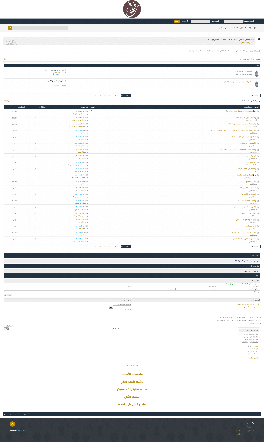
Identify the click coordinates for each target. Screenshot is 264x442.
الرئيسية (252, 28)
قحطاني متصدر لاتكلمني (244, 175)
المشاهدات (21, 107)
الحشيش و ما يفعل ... (247, 143)
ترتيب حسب (255, 286)
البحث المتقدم (127, 310)
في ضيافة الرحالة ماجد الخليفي (239, 111)
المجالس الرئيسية (214, 39)
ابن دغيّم (80, 190)
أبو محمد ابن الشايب (251, 120)
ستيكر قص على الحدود (132, 405)
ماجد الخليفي (253, 133)
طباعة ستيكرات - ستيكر (132, 389)
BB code (254, 346)
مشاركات (42, 107)
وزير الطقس (251, 155)
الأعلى (5, 414)
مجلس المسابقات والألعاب (244, 81)
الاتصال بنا (26, 414)
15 (36, 181)
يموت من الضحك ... (248, 194)
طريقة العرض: (212, 286)
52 (107, 95)
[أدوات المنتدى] (5, 100)
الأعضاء (235, 28)
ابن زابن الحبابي (78, 241)
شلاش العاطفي (78, 177)
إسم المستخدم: (248, 21)
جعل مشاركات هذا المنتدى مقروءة (247, 304)
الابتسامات (255, 348)
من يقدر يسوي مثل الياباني (245, 219)
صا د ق (255, 171)
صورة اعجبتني (250, 162)
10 (36, 130)
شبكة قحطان (18, 414)
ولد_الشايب (79, 216)
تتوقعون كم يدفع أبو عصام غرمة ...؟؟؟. (241, 124)
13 (36, 232)
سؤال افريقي (250, 181)
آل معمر (80, 133)
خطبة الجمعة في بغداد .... (246, 187)
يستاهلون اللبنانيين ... (247, 213)
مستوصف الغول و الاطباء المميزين (243, 238)
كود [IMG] (255, 351)
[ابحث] (5, 59)
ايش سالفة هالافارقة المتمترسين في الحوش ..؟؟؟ (237, 149)
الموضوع (256, 107)
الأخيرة (98, 95)
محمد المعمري (57, 72)
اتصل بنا (220, 28)
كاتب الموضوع (247, 107)
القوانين (238, 434)
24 (36, 111)
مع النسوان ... (250, 226)
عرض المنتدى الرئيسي (250, 307)
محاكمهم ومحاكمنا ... (247, 200)
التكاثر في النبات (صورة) (246, 168)
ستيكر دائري (132, 397)
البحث (251, 434)
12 (110, 95)
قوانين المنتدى (253, 358)
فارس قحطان (79, 114)
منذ (172, 286)
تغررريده (59, 83)
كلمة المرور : (214, 21)
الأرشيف (11, 414)
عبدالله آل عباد (252, 114)
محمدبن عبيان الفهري (250, 177)
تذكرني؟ (184, 21)
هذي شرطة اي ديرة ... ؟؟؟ (246, 232)
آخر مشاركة (84, 107)
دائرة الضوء (249, 71)
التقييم (93, 107)
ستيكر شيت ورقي (132, 382)
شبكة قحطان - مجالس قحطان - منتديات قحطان (237, 39)
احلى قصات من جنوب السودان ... (244, 206)
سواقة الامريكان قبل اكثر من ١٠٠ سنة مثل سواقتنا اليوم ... (235, 130)
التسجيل (243, 28)
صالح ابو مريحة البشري (250, 165)
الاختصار (129, 286)
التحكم (227, 28)
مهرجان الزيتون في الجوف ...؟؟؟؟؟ (243, 136)
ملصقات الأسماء (132, 374)
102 (105, 95)
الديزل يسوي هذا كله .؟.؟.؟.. (245, 117)
